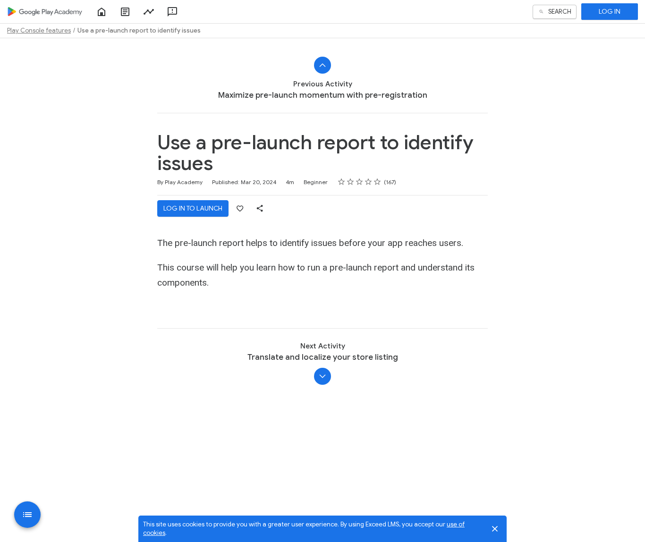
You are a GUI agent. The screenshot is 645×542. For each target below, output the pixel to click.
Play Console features (39, 30)
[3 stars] (359, 182)
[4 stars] (368, 182)
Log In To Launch (192, 208)
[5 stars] (377, 182)
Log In (609, 11)
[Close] (495, 529)
